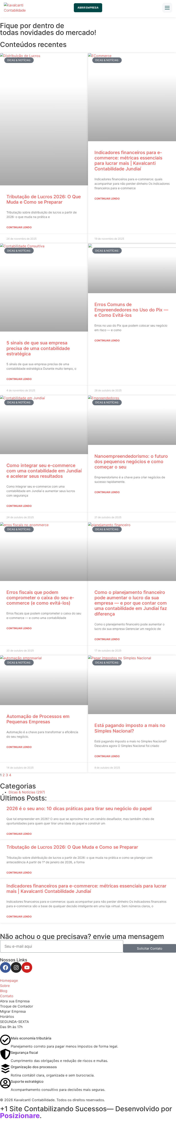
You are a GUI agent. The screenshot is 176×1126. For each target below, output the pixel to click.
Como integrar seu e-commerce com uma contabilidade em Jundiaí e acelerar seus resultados (44, 471)
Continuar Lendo (19, 227)
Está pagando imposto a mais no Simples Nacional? (129, 728)
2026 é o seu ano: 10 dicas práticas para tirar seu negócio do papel (79, 808)
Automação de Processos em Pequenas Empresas (38, 719)
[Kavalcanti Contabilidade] (21, 8)
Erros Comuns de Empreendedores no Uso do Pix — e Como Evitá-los (131, 310)
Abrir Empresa (88, 7)
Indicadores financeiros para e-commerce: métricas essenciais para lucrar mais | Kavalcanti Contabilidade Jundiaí (128, 160)
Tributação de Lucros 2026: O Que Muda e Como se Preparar (43, 199)
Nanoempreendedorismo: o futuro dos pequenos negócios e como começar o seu (131, 461)
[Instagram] (16, 967)
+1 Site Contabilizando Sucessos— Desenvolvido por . (86, 1112)
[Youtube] (26, 967)
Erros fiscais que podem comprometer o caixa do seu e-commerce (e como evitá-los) (40, 598)
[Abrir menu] (167, 8)
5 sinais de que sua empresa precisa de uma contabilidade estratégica (38, 348)
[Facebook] (5, 967)
